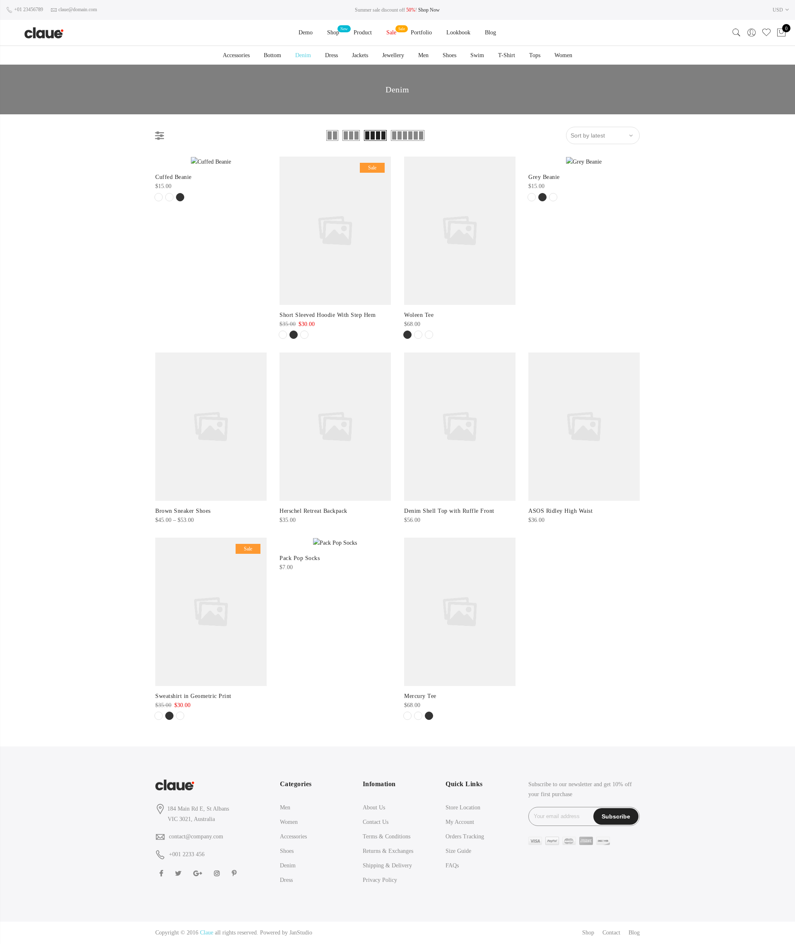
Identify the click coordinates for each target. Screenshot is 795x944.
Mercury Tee (420, 696)
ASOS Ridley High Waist (560, 511)
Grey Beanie (544, 177)
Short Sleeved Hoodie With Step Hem (327, 315)
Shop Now (429, 10)
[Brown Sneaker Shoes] (211, 426)
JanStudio (300, 933)
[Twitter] (179, 872)
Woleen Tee (419, 315)
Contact (611, 933)
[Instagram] (218, 872)
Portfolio (421, 32)
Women (563, 55)
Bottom (272, 55)
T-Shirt (506, 55)
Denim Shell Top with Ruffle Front (449, 511)
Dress (331, 55)
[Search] (736, 32)
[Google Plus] (198, 872)
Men (423, 55)
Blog (490, 32)
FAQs (452, 865)
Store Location (463, 807)
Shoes (449, 55)
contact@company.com (196, 836)
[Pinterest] (235, 872)
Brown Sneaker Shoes (183, 511)
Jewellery (393, 55)
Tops (534, 55)
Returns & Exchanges (388, 851)
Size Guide (458, 851)
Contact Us (375, 822)
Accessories (236, 55)
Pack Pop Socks (299, 558)
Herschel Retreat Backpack (313, 511)
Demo (306, 32)
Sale (391, 32)
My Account (460, 822)
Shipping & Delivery (387, 865)
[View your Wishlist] (766, 32)
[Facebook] (162, 872)
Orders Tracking (465, 836)
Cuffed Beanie (173, 177)
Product (363, 32)
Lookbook (458, 32)
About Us (374, 807)
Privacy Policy (380, 880)
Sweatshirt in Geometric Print (193, 696)
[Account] (751, 32)
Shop (333, 32)
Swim (477, 55)
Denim (303, 55)
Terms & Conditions (386, 836)
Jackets (360, 55)
